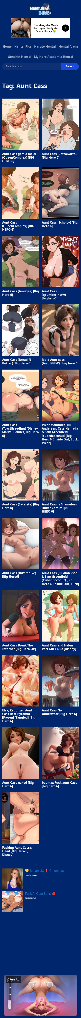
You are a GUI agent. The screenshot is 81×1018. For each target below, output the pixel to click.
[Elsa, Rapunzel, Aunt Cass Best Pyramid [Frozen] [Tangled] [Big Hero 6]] (20, 681)
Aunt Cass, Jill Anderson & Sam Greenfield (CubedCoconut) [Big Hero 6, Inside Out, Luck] (60, 578)
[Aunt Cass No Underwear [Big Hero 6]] (60, 681)
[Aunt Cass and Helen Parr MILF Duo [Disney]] (60, 616)
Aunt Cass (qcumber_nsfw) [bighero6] (54, 294)
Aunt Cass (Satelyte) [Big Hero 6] (20, 506)
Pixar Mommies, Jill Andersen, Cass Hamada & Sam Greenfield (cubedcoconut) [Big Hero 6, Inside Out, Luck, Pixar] (60, 434)
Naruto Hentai (45, 46)
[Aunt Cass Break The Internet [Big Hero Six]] (20, 616)
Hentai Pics (22, 46)
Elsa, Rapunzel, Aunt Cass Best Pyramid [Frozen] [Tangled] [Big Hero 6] (18, 715)
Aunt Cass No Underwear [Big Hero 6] (59, 712)
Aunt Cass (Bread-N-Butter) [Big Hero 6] (17, 361)
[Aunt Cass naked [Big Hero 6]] (20, 753)
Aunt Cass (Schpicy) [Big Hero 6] (60, 224)
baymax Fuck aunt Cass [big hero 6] (59, 784)
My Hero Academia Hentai (53, 57)
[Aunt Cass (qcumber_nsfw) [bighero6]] (60, 261)
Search (70, 66)
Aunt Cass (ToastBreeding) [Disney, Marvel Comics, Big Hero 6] (20, 430)
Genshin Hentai (19, 57)
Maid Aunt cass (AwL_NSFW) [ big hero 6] (60, 361)
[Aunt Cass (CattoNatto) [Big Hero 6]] (60, 124)
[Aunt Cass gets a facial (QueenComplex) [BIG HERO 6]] (20, 124)
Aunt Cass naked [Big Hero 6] (18, 784)
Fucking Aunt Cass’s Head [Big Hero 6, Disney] (17, 851)
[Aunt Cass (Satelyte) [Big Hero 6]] (20, 475)
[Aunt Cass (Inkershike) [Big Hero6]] (20, 543)
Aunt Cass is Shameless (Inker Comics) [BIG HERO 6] (59, 507)
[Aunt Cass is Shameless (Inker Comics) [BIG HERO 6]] (60, 475)
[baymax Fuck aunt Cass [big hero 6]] (60, 753)
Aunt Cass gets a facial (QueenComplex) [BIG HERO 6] (19, 157)
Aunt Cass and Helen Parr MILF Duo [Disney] (59, 647)
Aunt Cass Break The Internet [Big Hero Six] (19, 647)
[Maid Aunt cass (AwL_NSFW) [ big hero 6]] (60, 330)
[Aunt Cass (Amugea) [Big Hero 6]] (20, 261)
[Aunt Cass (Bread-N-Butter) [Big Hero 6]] (20, 330)
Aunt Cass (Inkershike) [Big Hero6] (19, 575)
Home (7, 46)
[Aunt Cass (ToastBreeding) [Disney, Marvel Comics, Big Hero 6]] (20, 395)
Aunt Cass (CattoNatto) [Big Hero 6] (59, 155)
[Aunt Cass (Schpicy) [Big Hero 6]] (60, 193)
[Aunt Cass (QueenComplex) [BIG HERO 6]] (20, 193)
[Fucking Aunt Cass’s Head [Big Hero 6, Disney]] (20, 818)
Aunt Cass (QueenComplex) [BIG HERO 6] (18, 225)
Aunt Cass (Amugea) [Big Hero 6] (20, 293)
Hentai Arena (68, 46)
